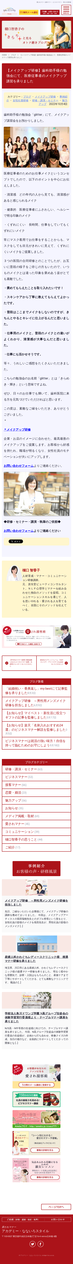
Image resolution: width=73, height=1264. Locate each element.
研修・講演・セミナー (45, 100)
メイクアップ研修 (45, 96)
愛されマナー (14, 824)
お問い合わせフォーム (19, 466)
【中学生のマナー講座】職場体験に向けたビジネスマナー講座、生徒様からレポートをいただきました (21, 663)
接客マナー (13, 785)
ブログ (27, 96)
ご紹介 (10, 847)
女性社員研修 (20, 100)
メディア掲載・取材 (19, 816)
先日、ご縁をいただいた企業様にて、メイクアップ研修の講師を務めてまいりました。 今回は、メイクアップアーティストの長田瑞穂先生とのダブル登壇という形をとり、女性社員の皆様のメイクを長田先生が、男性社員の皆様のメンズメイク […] (36, 919)
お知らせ (11, 808)
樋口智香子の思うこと (21, 839)
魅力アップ (13, 800)
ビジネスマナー (16, 777)
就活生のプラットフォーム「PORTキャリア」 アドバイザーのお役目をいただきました (51, 662)
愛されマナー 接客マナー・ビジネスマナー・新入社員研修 (54, 2)
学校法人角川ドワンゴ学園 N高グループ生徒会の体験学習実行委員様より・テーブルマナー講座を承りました (36, 1017)
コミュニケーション (19, 832)
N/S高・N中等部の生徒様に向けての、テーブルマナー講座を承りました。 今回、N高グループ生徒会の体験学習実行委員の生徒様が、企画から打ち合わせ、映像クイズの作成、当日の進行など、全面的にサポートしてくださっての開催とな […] (36, 1035)
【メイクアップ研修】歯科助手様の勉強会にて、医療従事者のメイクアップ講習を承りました (36, 76)
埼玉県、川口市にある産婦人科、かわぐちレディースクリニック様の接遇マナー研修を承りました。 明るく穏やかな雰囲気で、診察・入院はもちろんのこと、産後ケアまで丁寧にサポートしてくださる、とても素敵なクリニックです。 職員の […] (36, 975)
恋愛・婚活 (13, 792)
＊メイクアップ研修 (17, 429)
